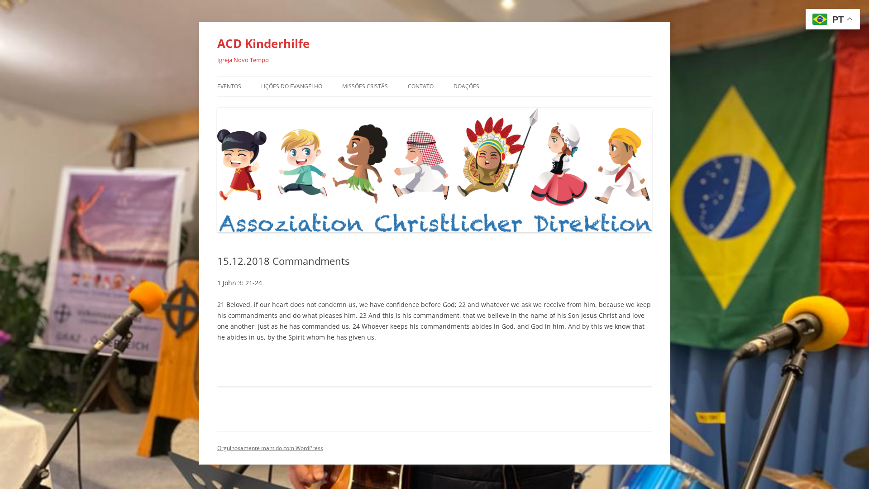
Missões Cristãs (365, 86)
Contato (421, 86)
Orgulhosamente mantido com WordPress (270, 448)
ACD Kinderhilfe (263, 43)
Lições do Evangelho (291, 86)
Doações (466, 86)
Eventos (229, 86)
